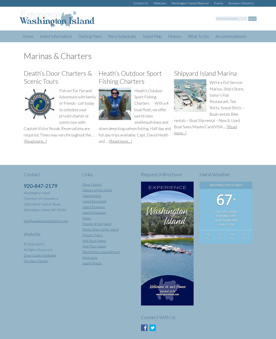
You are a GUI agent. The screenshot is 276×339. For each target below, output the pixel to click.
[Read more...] (35, 141)
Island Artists (91, 195)
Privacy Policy (92, 235)
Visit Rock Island (94, 240)
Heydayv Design (36, 261)
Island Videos (92, 263)
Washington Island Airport (101, 252)
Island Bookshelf (94, 201)
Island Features (93, 207)
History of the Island (97, 190)
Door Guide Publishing (40, 255)
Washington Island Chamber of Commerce (62, 20)
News (86, 218)
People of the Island (96, 224)
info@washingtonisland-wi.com (46, 221)
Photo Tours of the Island (100, 229)
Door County (92, 184)
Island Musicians (94, 212)
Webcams (89, 257)
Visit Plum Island (94, 246)
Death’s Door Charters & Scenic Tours (58, 77)
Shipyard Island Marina (205, 73)
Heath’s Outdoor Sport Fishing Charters (130, 77)
